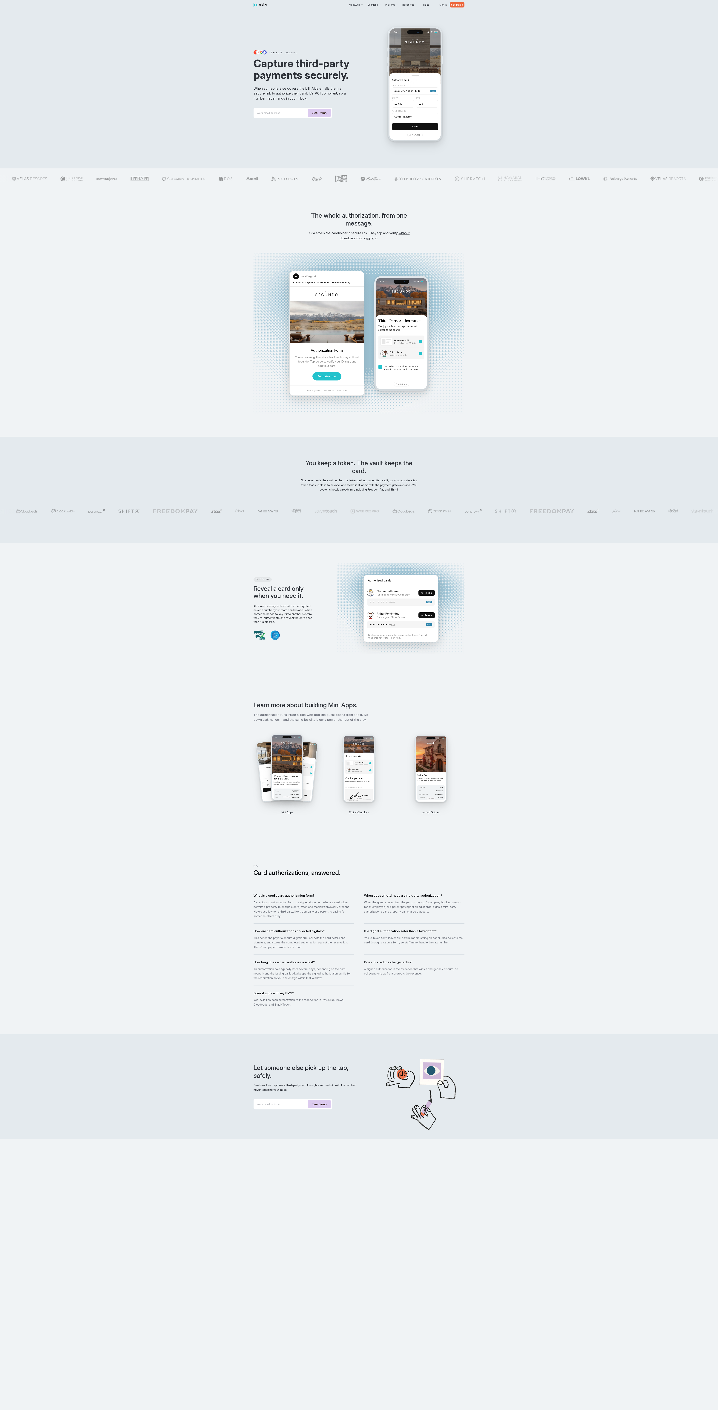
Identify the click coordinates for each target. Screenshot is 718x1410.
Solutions (373, 4)
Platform (390, 4)
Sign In (443, 4)
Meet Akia (354, 4)
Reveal (428, 592)
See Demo (457, 4)
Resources (408, 4)
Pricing (425, 4)
